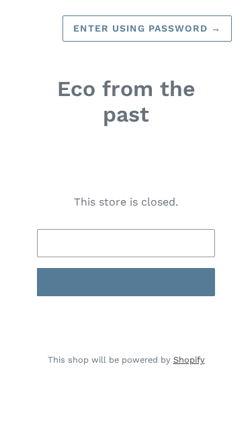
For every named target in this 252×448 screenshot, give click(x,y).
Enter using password (147, 28)
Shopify (189, 360)
